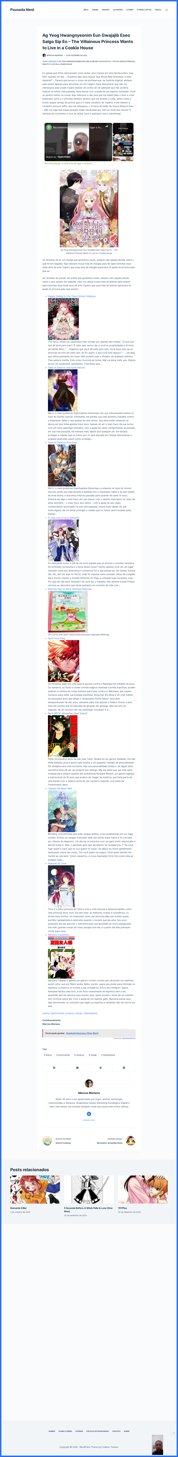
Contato (116, 1431)
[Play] (123, 139)
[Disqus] (89, 1271)
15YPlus (122, 1208)
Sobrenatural (90, 1013)
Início (85, 10)
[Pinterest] (100, 1067)
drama (45, 1013)
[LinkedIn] (124, 1067)
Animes (95, 10)
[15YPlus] (143, 1189)
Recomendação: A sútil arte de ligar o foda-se (78, 127)
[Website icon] (89, 1114)
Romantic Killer (18, 1208)
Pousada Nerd (22, 10)
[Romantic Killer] (35, 1189)
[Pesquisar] (167, 10)
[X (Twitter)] (77, 1067)
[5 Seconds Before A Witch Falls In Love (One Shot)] (89, 1189)
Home (44, 61)
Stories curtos (144, 10)
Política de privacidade (97, 1431)
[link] (49, 127)
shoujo (79, 1013)
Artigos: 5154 (89, 1120)
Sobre (126, 1431)
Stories (129, 10)
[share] (106, 126)
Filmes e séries (65, 1431)
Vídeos (158, 10)
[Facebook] (54, 1067)
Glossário (118, 10)
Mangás (106, 10)
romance (69, 1013)
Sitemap (79, 1431)
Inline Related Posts (129, 1038)
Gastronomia (57, 1013)
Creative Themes (109, 1447)
